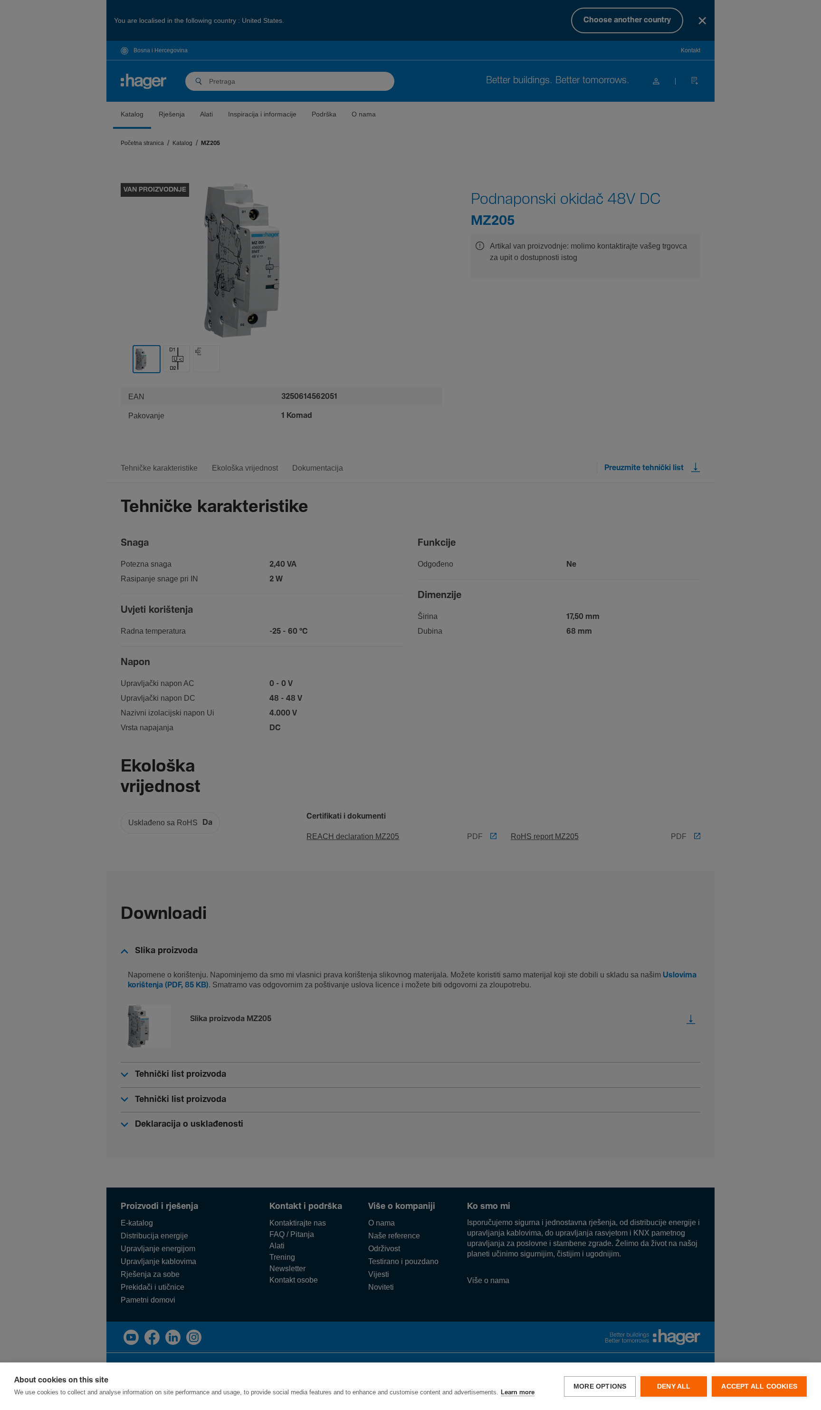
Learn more (518, 1393)
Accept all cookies (759, 1386)
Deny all (674, 1386)
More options (599, 1386)
